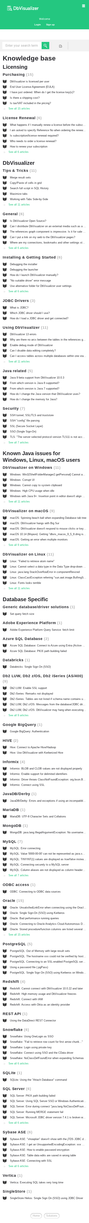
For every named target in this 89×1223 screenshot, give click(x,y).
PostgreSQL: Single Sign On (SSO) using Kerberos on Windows (48, 972)
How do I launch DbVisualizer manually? (34, 275)
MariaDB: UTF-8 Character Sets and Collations (38, 816)
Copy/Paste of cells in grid (26, 182)
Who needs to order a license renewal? (33, 141)
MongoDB (14, 826)
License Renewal (21, 118)
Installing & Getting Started (32, 257)
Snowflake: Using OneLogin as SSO (31, 1036)
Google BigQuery (22, 725)
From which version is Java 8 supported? (34, 383)
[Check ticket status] (60, 46)
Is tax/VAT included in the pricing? (30, 103)
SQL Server (16, 1089)
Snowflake (15, 1030)
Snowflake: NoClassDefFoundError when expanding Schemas (47, 1058)
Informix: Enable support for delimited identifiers (38, 773)
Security (13, 408)
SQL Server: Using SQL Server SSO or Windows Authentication (48, 1101)
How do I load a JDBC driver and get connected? (39, 318)
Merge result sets (20, 177)
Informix (13, 762)
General (13, 214)
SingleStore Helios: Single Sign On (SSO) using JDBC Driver (46, 1198)
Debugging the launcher (24, 269)
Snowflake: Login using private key (31, 1047)
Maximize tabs (19, 193)
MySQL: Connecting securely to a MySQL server (39, 864)
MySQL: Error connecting (25, 848)
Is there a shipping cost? (25, 97)
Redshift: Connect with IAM (26, 999)
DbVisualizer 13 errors (23, 334)
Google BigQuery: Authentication (29, 731)
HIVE (10, 741)
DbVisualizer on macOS (28, 511)
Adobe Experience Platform (32, 623)
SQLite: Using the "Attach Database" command (38, 1079)
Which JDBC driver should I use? (30, 313)
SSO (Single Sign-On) (23, 431)
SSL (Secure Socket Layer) (26, 426)
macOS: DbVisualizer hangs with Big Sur (34, 523)
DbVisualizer (19, 163)
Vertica (12, 1175)
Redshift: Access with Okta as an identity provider (40, 1004)
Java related (17, 371)
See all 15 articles (19, 108)
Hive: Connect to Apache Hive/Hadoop (33, 747)
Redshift (13, 982)
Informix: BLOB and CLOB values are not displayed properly (46, 768)
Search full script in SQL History (29, 188)
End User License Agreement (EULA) (32, 86)
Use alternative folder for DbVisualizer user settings (41, 285)
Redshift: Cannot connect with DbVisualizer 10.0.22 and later (46, 988)
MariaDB (13, 810)
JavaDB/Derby (19, 794)
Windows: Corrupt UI (22, 479)
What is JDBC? (19, 307)
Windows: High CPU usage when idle (32, 490)
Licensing (15, 67)
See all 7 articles (18, 442)
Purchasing (17, 74)
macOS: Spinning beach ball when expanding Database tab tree (48, 517)
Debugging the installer (23, 264)
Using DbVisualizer (25, 327)
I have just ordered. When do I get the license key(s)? (42, 92)
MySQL (12, 841)
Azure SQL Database (25, 639)
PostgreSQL (17, 944)
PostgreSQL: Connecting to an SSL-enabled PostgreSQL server (48, 961)
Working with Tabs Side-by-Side (29, 199)
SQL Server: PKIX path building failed (32, 1095)
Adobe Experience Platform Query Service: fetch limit (42, 629)
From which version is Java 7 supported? (34, 388)
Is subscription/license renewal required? (34, 135)
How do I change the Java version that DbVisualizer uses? (45, 393)
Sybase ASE (17, 1132)
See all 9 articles (18, 544)
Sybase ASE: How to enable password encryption (39, 1149)
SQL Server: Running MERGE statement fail (36, 1112)
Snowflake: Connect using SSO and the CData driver (41, 1052)
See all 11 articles (19, 204)
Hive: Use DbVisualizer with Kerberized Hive (36, 752)
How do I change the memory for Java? (33, 399)
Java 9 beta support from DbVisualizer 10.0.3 (37, 377)
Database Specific (25, 599)
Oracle (13, 901)
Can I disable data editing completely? (33, 350)
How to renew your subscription (28, 146)
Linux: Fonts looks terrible (25, 582)
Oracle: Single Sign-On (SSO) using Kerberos (37, 912)
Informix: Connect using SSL (27, 784)
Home (36, 1215)
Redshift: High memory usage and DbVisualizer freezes (43, 993)
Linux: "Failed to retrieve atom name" (32, 561)
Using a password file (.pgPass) (29, 967)
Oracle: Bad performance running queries (34, 918)
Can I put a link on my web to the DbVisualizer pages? (42, 237)
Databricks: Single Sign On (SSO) (30, 666)
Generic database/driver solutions (38, 607)
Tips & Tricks (19, 171)
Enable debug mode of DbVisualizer (31, 345)
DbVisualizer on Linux (28, 554)
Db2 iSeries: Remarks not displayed (31, 693)
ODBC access (18, 885)
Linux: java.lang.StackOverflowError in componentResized (45, 572)
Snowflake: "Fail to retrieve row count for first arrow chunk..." (46, 1041)
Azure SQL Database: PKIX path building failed (38, 651)
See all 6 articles (18, 151)
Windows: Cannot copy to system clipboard (36, 485)
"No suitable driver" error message (30, 280)
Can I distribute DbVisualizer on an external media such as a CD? (49, 226)
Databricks (16, 660)
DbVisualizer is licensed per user (29, 81)
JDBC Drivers (18, 301)
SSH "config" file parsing (25, 420)
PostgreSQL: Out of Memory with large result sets (40, 950)
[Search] (45, 45)
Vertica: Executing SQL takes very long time (36, 1182)
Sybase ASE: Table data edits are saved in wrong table (43, 1155)
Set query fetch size (22, 613)
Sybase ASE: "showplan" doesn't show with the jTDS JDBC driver (49, 1139)
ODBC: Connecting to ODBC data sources (35, 891)
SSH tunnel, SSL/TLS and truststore (32, 415)
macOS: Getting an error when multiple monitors (39, 539)
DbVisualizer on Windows (31, 467)
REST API (14, 1014)
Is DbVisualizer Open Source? (28, 220)
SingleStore (16, 1191)
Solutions (51, 1215)
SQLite (12, 1073)
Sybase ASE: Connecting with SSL (31, 1160)
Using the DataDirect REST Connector (33, 1020)
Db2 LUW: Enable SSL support (28, 688)
